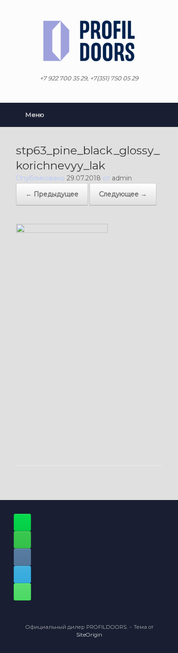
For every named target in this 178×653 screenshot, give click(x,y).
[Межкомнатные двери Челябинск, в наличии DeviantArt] (22, 522)
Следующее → (123, 194)
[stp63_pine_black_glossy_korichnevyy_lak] (62, 230)
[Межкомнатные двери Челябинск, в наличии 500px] (22, 539)
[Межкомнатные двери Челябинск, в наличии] (89, 41)
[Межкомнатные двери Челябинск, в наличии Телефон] (22, 591)
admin (122, 178)
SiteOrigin (89, 635)
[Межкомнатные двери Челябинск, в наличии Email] (22, 574)
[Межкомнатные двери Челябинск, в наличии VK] (22, 557)
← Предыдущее (52, 194)
